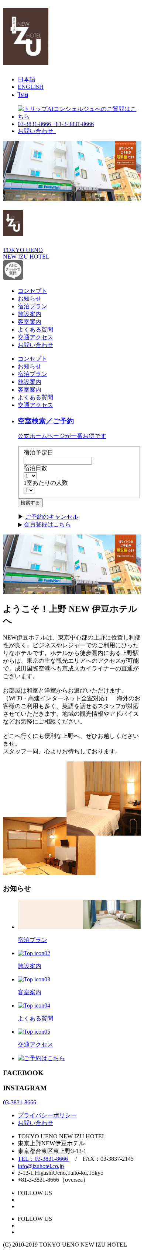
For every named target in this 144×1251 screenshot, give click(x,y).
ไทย (23, 95)
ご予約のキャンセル (51, 517)
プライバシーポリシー (47, 1115)
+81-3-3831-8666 (73, 124)
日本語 (26, 79)
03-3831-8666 (35, 124)
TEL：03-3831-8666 (43, 1159)
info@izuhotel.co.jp (41, 1166)
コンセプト (32, 291)
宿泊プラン (32, 306)
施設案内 (29, 314)
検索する (30, 502)
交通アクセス (35, 337)
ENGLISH (31, 87)
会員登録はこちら (47, 524)
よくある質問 (35, 329)
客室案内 (29, 322)
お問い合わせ (37, 131)
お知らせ (29, 298)
